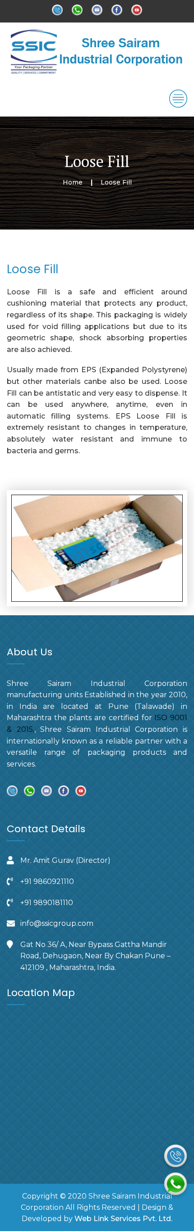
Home (73, 182)
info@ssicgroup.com (56, 923)
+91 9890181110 (46, 902)
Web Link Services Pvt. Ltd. (123, 1218)
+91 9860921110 (47, 881)
